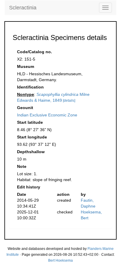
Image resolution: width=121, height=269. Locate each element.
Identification (30, 87)
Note (21, 166)
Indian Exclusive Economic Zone (47, 115)
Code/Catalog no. (34, 51)
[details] (69, 100)
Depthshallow (31, 151)
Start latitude (30, 122)
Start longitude (32, 137)
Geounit (25, 107)
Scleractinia (22, 8)
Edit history (28, 187)
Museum (25, 66)
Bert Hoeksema (60, 260)
